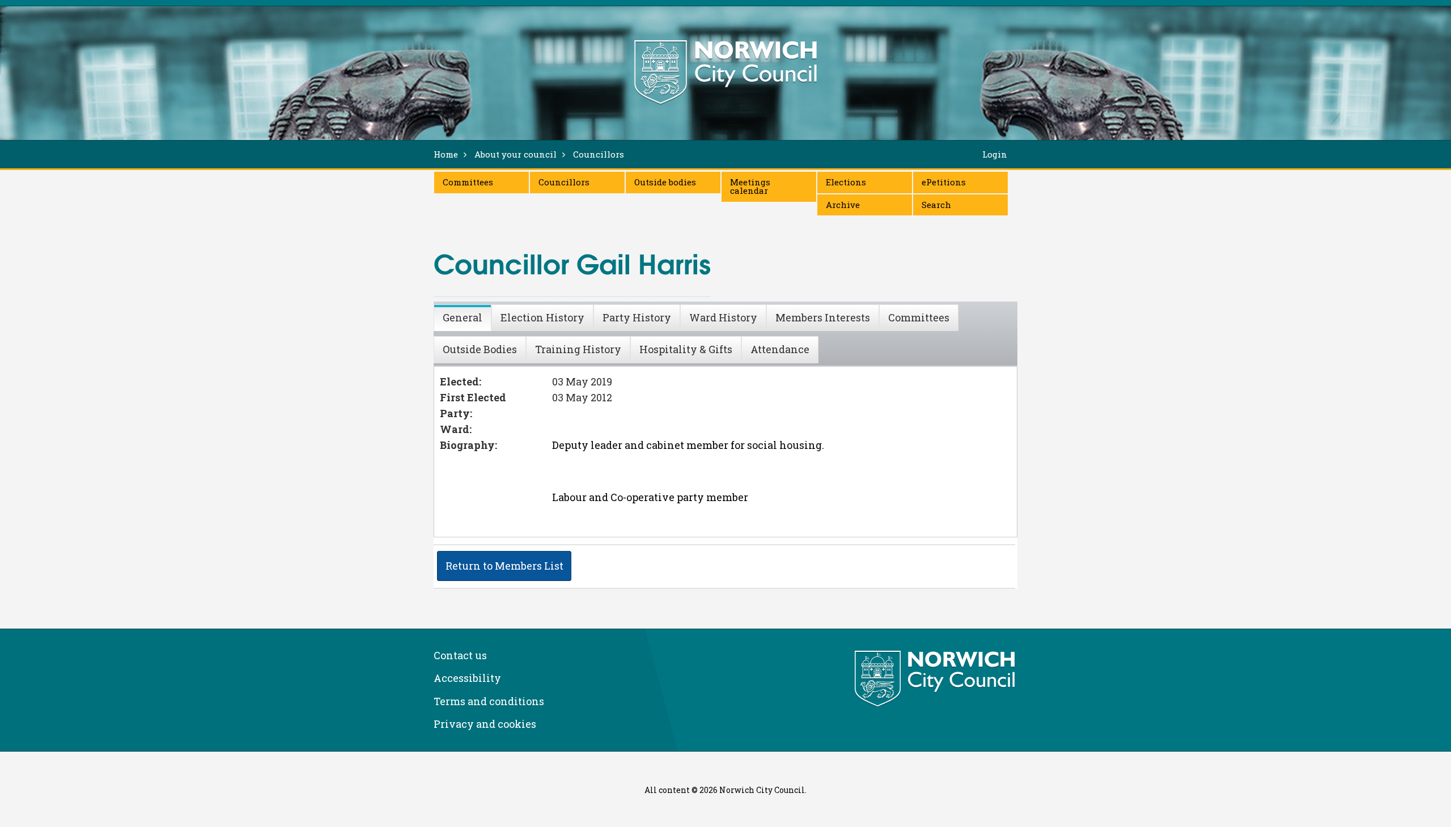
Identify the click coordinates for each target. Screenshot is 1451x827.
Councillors (563, 182)
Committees (468, 182)
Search (936, 204)
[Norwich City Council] (936, 679)
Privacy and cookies (485, 724)
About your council (515, 154)
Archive (843, 204)
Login (994, 154)
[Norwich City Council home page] (725, 72)
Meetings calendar (750, 186)
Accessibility (467, 678)
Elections (846, 182)
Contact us (460, 655)
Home (446, 154)
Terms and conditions (489, 701)
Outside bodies (665, 182)
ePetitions (944, 182)
